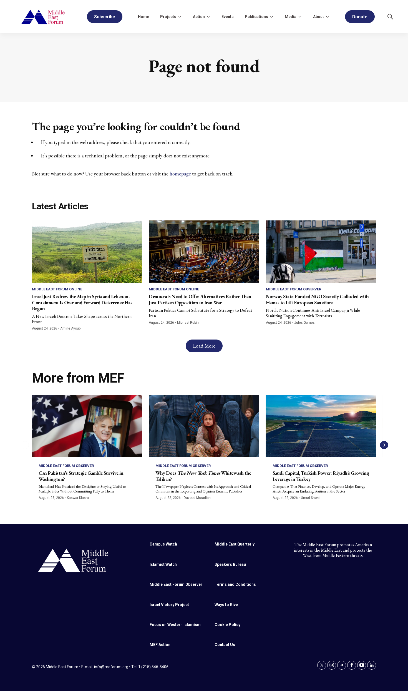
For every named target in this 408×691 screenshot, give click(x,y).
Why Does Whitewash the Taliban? (203, 476)
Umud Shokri (310, 498)
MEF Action (160, 644)
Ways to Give (226, 604)
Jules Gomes (304, 323)
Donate (359, 16)
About (318, 16)
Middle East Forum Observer (293, 289)
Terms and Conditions (235, 584)
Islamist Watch (163, 564)
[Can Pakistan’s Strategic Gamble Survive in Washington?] (87, 426)
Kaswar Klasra (78, 498)
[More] (179, 16)
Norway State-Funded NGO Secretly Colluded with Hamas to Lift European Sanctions (317, 299)
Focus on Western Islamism (175, 624)
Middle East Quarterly (235, 544)
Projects (168, 16)
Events (227, 16)
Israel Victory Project (169, 604)
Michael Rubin (188, 323)
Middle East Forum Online (57, 289)
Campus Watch (163, 544)
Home (143, 16)
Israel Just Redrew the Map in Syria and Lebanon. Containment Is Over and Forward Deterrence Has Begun (82, 302)
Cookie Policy (227, 624)
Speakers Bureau (230, 564)
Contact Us (225, 644)
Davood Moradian (197, 498)
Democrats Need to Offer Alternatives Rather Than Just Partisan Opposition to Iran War (200, 299)
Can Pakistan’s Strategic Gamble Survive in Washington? (81, 476)
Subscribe (104, 16)
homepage (180, 173)
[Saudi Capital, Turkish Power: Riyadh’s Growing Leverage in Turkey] (321, 426)
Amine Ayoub (70, 328)
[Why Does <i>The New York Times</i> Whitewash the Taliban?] (204, 426)
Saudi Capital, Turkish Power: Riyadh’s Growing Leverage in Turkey (321, 476)
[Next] (384, 445)
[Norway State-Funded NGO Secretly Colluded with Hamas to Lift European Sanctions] (321, 251)
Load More (204, 346)
